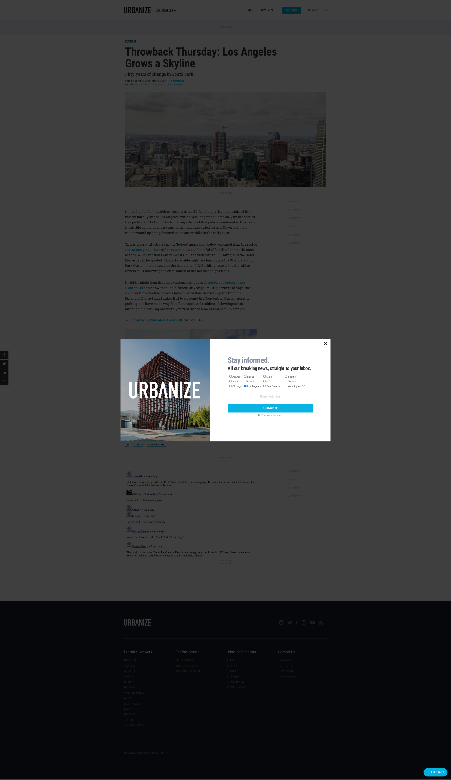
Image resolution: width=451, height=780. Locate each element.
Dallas (250, 376)
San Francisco (274, 386)
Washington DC (296, 386)
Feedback (437, 772)
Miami (269, 376)
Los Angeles (254, 386)
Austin (235, 381)
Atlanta (236, 376)
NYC (268, 381)
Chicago (237, 386)
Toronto (292, 381)
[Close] (325, 343)
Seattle (292, 376)
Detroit (251, 381)
